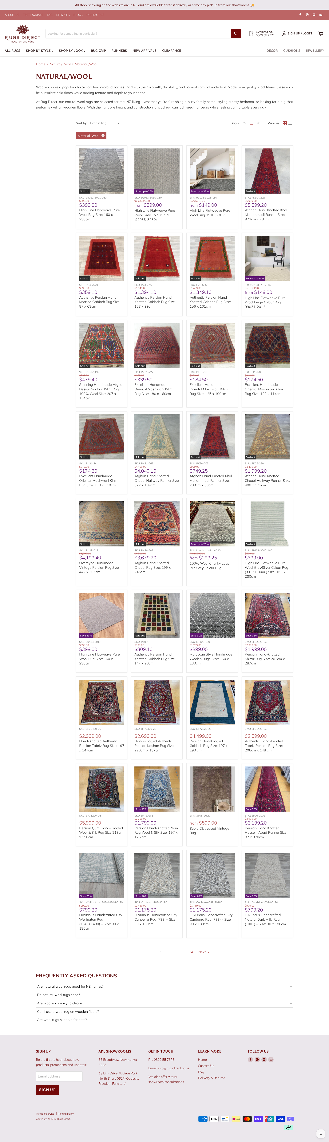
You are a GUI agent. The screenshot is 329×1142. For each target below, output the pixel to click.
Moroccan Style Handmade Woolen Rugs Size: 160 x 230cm (211, 658)
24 (244, 123)
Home (41, 64)
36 (251, 123)
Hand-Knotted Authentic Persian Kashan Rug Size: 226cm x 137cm (154, 745)
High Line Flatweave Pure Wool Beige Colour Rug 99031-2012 (265, 302)
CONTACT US (95, 15)
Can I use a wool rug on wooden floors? (164, 1012)
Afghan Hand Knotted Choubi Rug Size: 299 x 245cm (152, 567)
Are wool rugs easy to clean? (164, 1003)
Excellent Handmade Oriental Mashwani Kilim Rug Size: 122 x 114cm (264, 389)
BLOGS (78, 15)
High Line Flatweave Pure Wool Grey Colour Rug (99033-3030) (154, 215)
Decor (272, 51)
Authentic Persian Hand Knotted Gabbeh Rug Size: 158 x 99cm (155, 302)
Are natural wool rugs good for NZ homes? (164, 986)
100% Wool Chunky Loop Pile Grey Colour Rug (209, 565)
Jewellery (315, 51)
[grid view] (284, 123)
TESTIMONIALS (33, 15)
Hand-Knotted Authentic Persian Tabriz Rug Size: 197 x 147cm (101, 745)
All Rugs (12, 51)
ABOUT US (12, 15)
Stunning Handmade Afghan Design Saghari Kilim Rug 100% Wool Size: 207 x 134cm (101, 391)
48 (258, 123)
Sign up (47, 1090)
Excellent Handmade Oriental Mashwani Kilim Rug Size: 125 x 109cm (209, 389)
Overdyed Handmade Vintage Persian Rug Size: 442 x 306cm (99, 567)
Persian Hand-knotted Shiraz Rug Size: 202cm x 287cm (265, 658)
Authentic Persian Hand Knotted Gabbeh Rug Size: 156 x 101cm (210, 302)
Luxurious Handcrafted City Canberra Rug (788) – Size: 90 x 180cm (211, 919)
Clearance (171, 51)
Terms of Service (45, 1113)
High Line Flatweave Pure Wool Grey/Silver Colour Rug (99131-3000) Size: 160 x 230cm (266, 570)
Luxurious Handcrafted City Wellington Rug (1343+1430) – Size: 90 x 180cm (100, 922)
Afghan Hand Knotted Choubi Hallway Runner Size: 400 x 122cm (267, 480)
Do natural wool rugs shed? (164, 995)
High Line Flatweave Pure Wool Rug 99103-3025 (210, 212)
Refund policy (66, 1113)
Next (202, 952)
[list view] (290, 123)
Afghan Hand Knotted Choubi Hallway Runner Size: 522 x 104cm (157, 480)
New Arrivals (145, 51)
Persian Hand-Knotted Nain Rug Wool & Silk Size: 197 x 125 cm (156, 832)
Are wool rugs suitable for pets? (164, 1020)
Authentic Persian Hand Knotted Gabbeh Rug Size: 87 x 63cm (99, 302)
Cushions (291, 51)
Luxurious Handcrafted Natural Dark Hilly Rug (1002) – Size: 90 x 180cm (265, 919)
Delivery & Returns (211, 1078)
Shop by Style (39, 51)
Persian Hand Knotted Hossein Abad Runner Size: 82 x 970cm (266, 832)
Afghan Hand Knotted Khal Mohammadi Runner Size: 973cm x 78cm (266, 214)
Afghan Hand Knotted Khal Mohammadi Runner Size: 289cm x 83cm (211, 480)
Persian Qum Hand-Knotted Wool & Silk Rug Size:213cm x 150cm (101, 832)
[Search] (236, 33)
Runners (119, 51)
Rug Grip (98, 51)
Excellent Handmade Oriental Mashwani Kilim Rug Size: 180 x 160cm (153, 389)
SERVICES (63, 15)
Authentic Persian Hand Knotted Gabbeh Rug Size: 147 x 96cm (155, 658)
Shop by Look (71, 51)
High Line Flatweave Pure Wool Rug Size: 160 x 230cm (99, 214)
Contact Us (206, 1066)
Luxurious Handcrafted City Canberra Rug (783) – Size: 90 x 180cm (155, 919)
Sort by (81, 123)
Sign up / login (300, 33)
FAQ (50, 15)
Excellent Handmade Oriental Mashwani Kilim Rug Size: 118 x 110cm (98, 480)
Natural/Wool (60, 64)
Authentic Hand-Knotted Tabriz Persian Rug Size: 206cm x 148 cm (264, 745)
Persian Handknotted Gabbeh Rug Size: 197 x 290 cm (209, 745)
